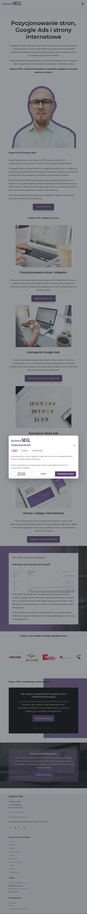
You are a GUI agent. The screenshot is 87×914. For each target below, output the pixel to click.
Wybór (43, 474)
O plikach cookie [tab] (37, 450)
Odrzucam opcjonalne (21, 474)
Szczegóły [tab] (24, 450)
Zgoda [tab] (15, 450)
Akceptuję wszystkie (65, 474)
